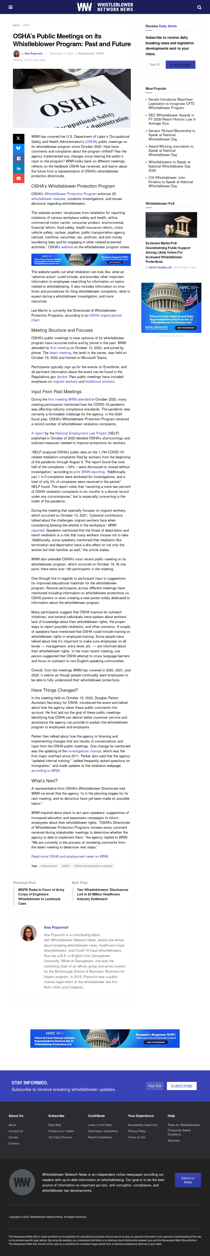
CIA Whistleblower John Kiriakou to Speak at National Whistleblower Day (170, 181)
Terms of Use (136, 1137)
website (67, 246)
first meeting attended (69, 399)
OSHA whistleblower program (93, 866)
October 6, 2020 (186, 267)
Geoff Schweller (160, 267)
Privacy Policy (137, 1131)
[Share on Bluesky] (18, 149)
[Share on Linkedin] (18, 168)
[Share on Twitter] (18, 139)
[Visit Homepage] (105, 7)
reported (37, 530)
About (12, 1125)
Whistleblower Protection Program (70, 193)
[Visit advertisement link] (81, 260)
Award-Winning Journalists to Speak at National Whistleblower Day (170, 150)
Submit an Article (187, 1180)
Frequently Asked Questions (179, 1132)
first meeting (59, 347)
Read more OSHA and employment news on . (70, 856)
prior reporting (89, 471)
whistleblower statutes (48, 198)
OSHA (26, 25)
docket (62, 376)
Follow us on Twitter (61, 1131)
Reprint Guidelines (100, 1137)
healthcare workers (100, 381)
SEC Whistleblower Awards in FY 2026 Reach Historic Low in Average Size (172, 119)
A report (37, 433)
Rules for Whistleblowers (184, 1125)
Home (16, 25)
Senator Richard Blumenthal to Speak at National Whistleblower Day (171, 134)
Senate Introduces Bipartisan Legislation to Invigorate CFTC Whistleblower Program (171, 103)
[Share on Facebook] (18, 158)
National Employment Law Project (81, 433)
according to (45, 770)
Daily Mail (54, 1125)
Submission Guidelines (103, 1131)
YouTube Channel (60, 1137)
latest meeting (60, 352)
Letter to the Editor (100, 1125)
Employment (86, 53)
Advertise (174, 1140)
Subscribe (180, 64)
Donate (13, 1137)
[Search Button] (199, 7)
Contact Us (16, 1131)
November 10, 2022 (61, 53)
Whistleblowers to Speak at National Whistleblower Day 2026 (169, 166)
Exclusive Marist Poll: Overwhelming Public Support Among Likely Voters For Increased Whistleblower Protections (168, 252)
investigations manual (84, 750)
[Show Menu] (11, 7)
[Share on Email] (18, 178)
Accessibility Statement (143, 1125)
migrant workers (65, 381)
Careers (14, 1143)
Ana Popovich (33, 53)
